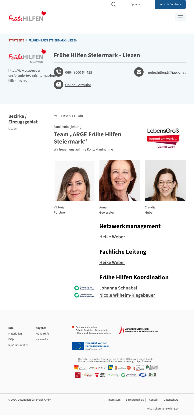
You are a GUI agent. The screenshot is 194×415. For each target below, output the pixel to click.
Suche (113, 4)
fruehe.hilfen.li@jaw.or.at (166, 72)
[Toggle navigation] (180, 17)
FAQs (11, 339)
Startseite (16, 40)
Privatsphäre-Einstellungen (162, 409)
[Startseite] (27, 16)
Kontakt (153, 400)
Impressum (114, 400)
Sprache (135, 4)
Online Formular (78, 85)
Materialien (15, 334)
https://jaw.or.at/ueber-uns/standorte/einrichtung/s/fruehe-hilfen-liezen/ (34, 75)
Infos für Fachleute (170, 4)
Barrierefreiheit (135, 400)
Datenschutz (171, 400)
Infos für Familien (18, 345)
